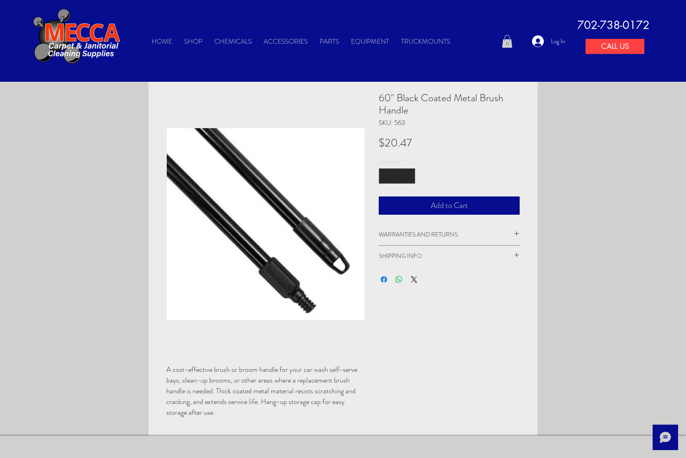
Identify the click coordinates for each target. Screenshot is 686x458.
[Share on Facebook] (384, 279)
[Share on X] (414, 279)
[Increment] (409, 176)
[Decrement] (385, 176)
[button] (507, 41)
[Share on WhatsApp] (399, 279)
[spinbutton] (397, 176)
